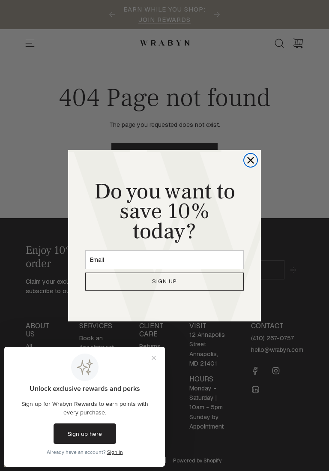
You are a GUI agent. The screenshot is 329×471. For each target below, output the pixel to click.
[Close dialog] (250, 160)
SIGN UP (164, 281)
